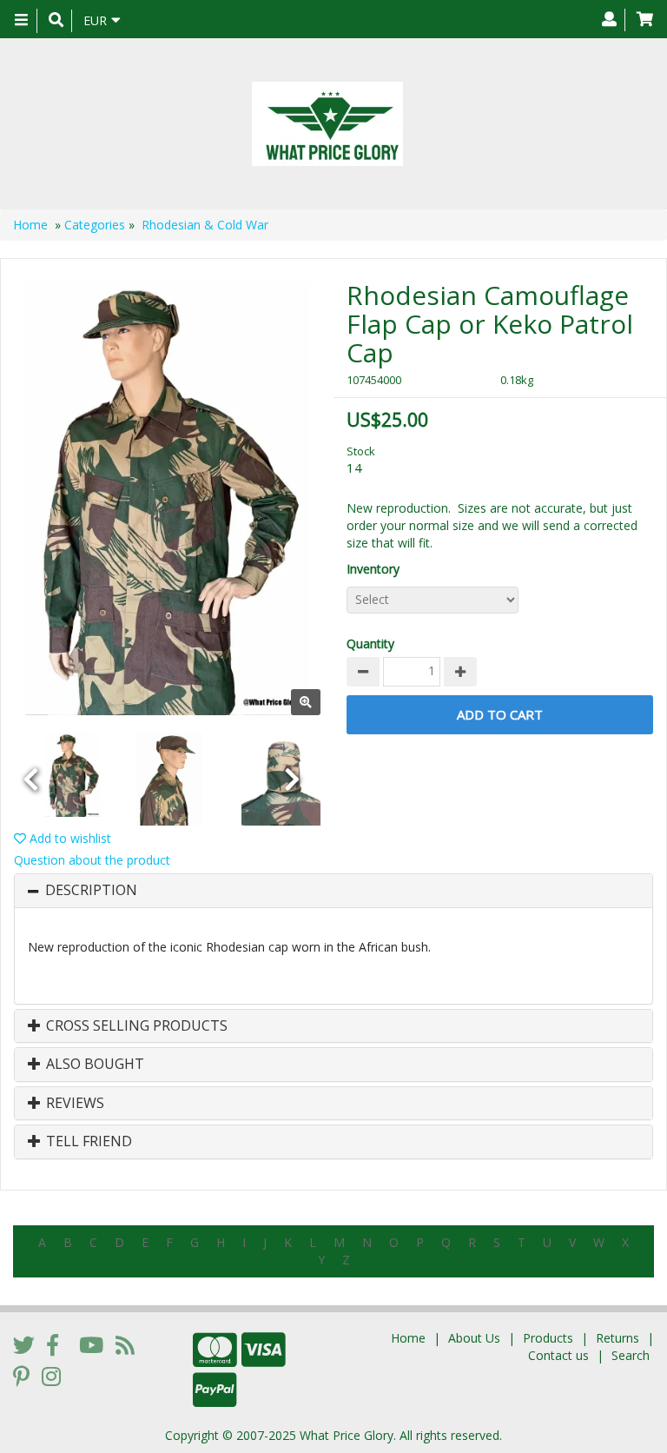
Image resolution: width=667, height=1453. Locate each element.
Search (630, 1355)
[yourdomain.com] (327, 124)
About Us (474, 1338)
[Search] (56, 21)
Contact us (558, 1355)
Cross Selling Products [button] (135, 1026)
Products (548, 1338)
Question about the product (92, 860)
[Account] (609, 20)
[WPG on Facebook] (52, 1344)
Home (30, 224)
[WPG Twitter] (24, 1344)
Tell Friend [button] (87, 1142)
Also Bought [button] (93, 1064)
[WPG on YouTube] (91, 1344)
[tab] (333, 890)
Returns (617, 1338)
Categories (94, 224)
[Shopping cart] (645, 20)
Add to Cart (500, 714)
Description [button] (91, 891)
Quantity (370, 643)
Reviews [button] (73, 1103)
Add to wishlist (68, 838)
